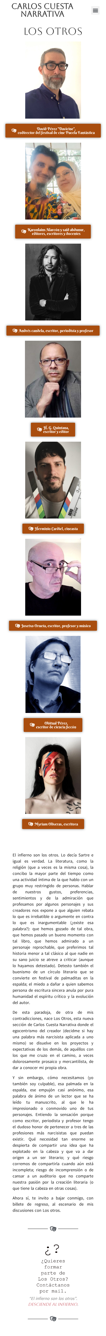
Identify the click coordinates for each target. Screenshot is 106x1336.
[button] (95, 10)
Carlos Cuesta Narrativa (42, 10)
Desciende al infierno (52, 1304)
